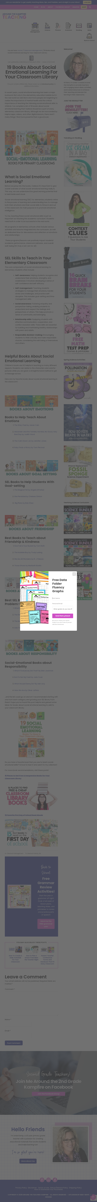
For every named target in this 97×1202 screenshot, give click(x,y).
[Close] (74, 574)
